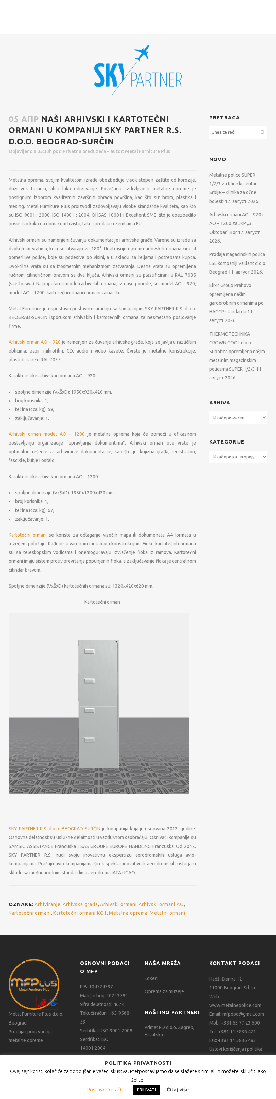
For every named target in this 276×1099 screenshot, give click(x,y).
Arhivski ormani (118, 904)
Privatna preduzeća (84, 151)
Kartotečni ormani (28, 535)
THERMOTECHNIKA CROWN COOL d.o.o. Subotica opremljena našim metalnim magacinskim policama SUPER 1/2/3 (237, 351)
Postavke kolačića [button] (106, 1089)
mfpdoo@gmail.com (243, 1014)
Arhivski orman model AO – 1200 (47, 434)
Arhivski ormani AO (161, 904)
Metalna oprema (128, 913)
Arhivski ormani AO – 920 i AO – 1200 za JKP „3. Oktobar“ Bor (236, 223)
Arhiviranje (48, 904)
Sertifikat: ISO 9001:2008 (106, 1030)
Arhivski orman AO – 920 (35, 342)
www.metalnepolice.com (235, 1005)
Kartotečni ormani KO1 (80, 913)
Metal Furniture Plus (147, 151)
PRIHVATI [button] (146, 1089)
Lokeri (151, 978)
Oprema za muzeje (164, 991)
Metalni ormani (167, 913)
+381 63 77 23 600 (240, 1023)
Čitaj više (178, 1089)
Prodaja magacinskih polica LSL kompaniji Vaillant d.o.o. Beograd (237, 263)
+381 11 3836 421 (237, 1031)
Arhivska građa (80, 904)
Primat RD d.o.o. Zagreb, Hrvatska (169, 1031)
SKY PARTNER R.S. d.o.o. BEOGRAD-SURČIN (54, 828)
